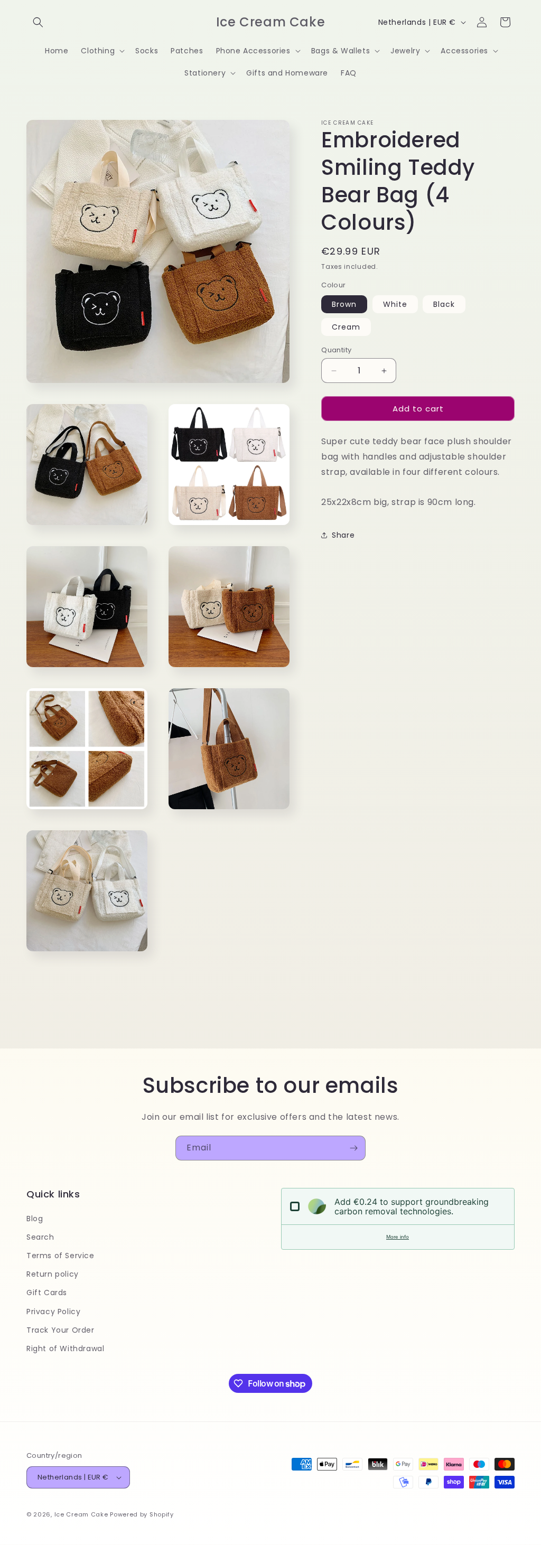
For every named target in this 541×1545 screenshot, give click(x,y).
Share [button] (343, 535)
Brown (344, 304)
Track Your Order (60, 1330)
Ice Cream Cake (81, 1514)
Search (40, 1237)
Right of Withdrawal (65, 1348)
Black (444, 304)
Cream (346, 327)
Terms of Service (60, 1255)
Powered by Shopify (142, 1514)
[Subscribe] (353, 1148)
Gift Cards (46, 1292)
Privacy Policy (53, 1311)
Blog (34, 1218)
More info (397, 1237)
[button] (38, 22)
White (395, 304)
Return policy (52, 1274)
